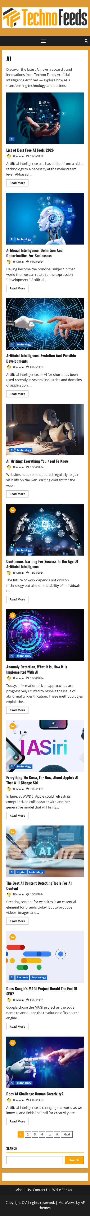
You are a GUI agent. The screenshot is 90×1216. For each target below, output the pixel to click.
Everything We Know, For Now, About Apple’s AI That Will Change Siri (45, 746)
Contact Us (41, 1189)
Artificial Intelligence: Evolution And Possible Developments (45, 324)
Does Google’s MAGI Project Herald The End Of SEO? (45, 957)
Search (11, 1148)
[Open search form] (86, 41)
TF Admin (18, 156)
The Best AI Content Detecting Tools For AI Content (45, 851)
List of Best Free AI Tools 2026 (45, 118)
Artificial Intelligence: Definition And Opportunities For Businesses (45, 219)
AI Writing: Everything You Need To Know (45, 430)
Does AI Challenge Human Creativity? (45, 1062)
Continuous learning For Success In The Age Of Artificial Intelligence (45, 530)
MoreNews (66, 1202)
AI (12, 139)
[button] (43, 40)
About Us (23, 1189)
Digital (21, 872)
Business (22, 977)
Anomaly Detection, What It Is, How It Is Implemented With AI (45, 635)
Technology (24, 239)
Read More (19, 183)
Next (66, 1134)
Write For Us (62, 1189)
